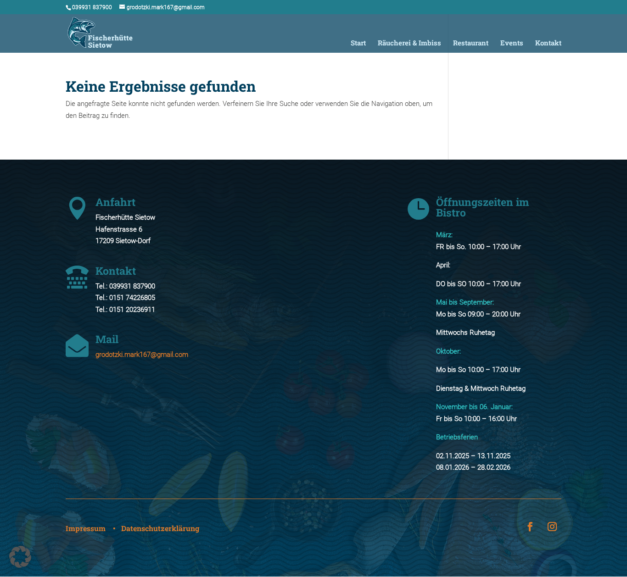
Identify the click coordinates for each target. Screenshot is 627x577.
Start (358, 43)
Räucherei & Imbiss (409, 43)
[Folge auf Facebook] (530, 526)
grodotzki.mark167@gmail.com (141, 354)
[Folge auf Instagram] (552, 526)
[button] (20, 557)
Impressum (86, 528)
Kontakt (548, 43)
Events (511, 43)
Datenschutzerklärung (160, 528)
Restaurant (470, 43)
